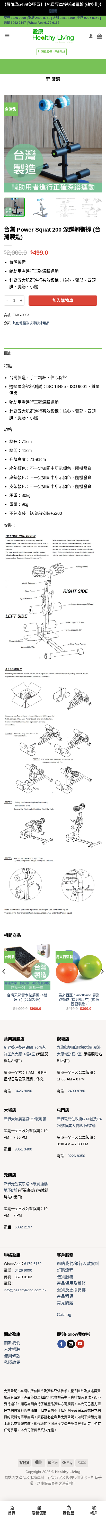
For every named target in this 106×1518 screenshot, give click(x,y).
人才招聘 (12, 1349)
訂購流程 (65, 1270)
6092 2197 (23, 1227)
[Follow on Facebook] (61, 1344)
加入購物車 (63, 300)
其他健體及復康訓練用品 (31, 323)
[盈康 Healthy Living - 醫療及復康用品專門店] (53, 36)
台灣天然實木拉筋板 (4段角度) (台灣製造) (27, 997)
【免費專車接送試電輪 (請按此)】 (74, 4)
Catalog (64, 1314)
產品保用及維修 (71, 1283)
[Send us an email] (71, 1344)
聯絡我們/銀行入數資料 (78, 1263)
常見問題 (65, 1303)
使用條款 (12, 1356)
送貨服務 (65, 1277)
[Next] (93, 143)
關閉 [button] (53, 11)
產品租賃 (65, 1296)
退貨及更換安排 (71, 1290)
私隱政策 (12, 1362)
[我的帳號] (90, 36)
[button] (7, 35)
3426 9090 (23, 1091)
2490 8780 (76, 1091)
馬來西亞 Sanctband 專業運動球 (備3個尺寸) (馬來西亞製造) (79, 999)
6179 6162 (33, 1264)
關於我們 (12, 1343)
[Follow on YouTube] (80, 1344)
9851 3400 (23, 1149)
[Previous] (12, 143)
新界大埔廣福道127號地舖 (25, 1119)
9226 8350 (76, 1156)
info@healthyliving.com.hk (25, 1290)
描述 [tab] (7, 353)
